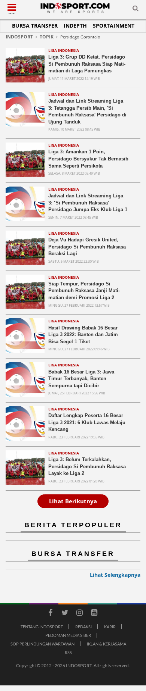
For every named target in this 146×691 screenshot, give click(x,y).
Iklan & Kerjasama (106, 643)
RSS (68, 652)
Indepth (75, 25)
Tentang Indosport (42, 626)
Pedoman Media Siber (68, 635)
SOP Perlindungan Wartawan (42, 643)
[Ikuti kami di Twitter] (65, 614)
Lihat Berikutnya (73, 501)
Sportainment (113, 25)
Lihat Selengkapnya (115, 574)
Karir (110, 626)
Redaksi (83, 626)
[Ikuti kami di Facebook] (50, 614)
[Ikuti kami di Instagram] (79, 614)
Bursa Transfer (35, 25)
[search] (136, 10)
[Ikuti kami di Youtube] (94, 614)
